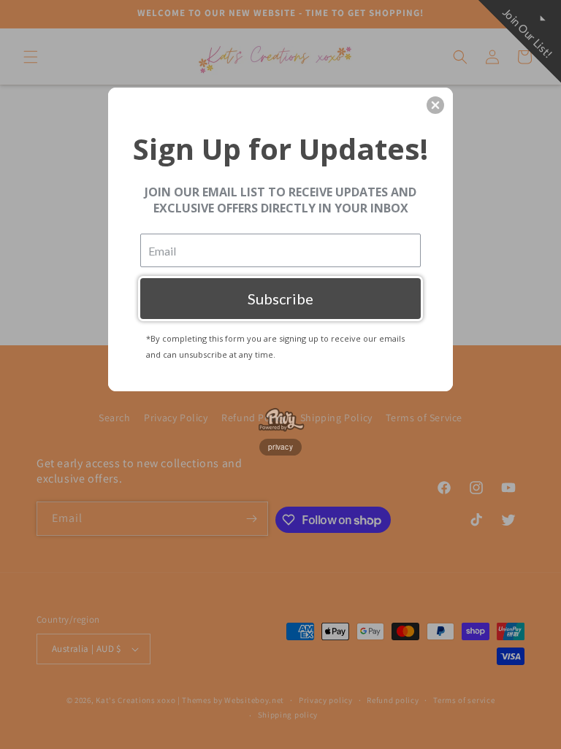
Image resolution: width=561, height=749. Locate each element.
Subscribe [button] (280, 298)
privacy (280, 447)
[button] (435, 105)
